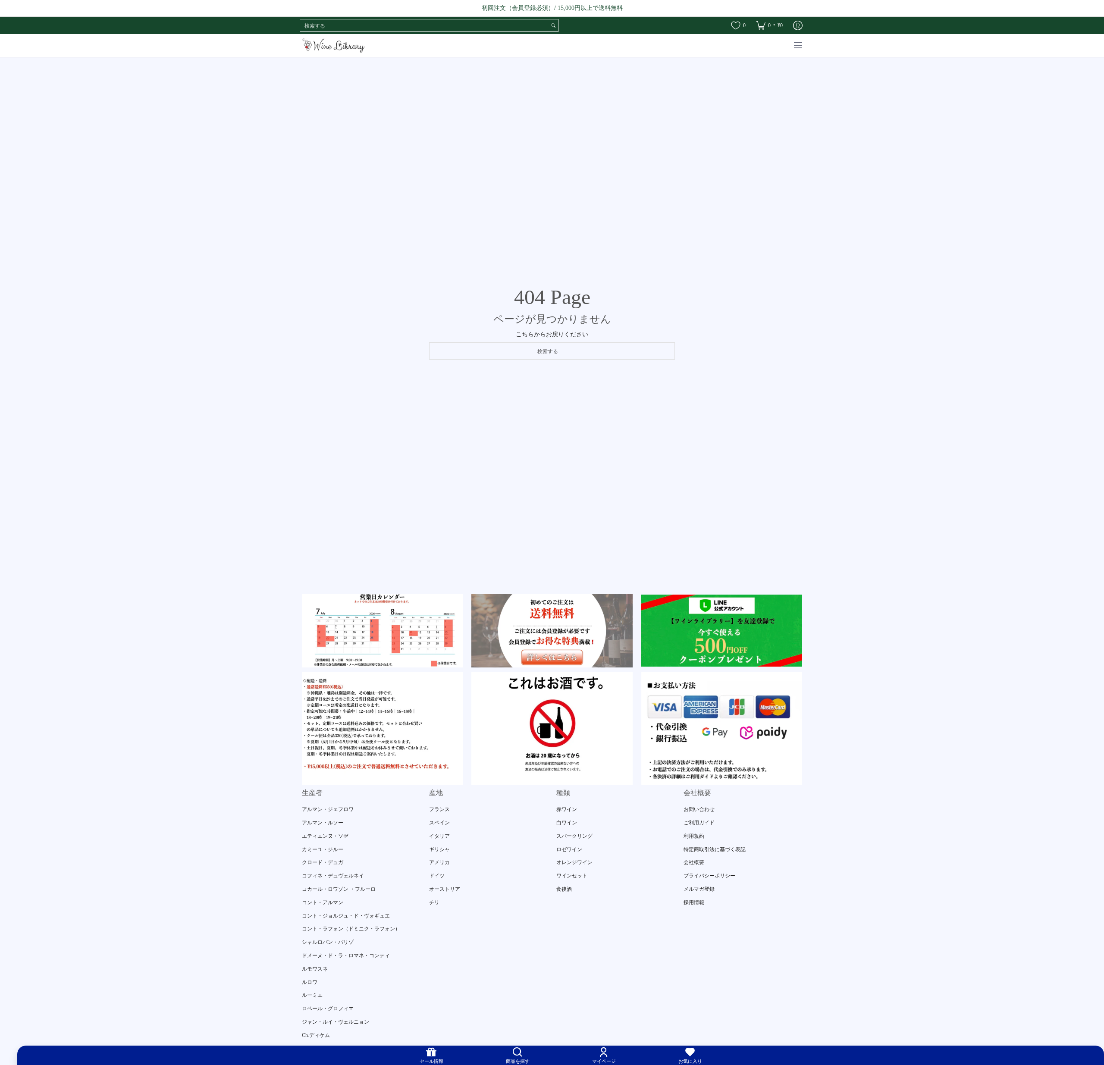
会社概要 (694, 862)
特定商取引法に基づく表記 (715, 849)
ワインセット (571, 876)
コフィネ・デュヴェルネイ (333, 876)
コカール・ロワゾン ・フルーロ (339, 889)
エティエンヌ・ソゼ (325, 836)
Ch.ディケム (316, 1035)
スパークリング (574, 836)
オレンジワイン (574, 862)
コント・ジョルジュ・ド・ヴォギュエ (346, 916)
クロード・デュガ (322, 862)
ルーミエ (312, 995)
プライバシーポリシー (709, 876)
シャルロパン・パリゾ (328, 942)
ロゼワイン (569, 849)
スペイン (439, 823)
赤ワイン (566, 809)
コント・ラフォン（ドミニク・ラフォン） (351, 929)
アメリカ (439, 862)
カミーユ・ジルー (322, 849)
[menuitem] (769, 25)
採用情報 (694, 902)
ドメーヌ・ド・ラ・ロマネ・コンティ (346, 955)
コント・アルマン (322, 902)
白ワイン (566, 823)
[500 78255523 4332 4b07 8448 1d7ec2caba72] (721, 631)
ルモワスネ (315, 969)
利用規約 (694, 836)
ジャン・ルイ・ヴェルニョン (335, 1022)
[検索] (553, 25)
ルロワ (309, 982)
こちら (525, 334)
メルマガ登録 (699, 889)
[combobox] (424, 25)
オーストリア (444, 889)
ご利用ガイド (699, 823)
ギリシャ (439, 849)
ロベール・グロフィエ (328, 1008)
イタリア (439, 836)
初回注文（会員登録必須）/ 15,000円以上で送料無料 (552, 8)
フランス (439, 809)
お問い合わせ (699, 809)
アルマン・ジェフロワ (328, 809)
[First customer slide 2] (551, 630)
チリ (434, 902)
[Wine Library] (334, 45)
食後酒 (564, 889)
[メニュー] (797, 45)
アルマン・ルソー (322, 823)
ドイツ (437, 876)
